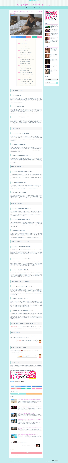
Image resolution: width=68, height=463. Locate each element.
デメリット (19, 381)
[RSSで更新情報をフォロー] (34, 394)
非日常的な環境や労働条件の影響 (25, 61)
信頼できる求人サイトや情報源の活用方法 (26, 68)
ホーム (53, 460)
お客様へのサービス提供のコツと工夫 (25, 83)
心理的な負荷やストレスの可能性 (25, 63)
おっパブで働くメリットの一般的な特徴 (26, 52)
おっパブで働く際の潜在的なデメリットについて (27, 59)
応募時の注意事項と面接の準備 (24, 70)
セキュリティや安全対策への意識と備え (26, 77)
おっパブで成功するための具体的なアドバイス (26, 81)
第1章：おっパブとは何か (23, 43)
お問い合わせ (56, 460)
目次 (25, 40)
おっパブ (16, 381)
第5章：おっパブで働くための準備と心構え (26, 72)
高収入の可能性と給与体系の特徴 (25, 54)
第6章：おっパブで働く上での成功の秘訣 (26, 79)
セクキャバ (12, 381)
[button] (39, 37)
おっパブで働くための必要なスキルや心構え (26, 74)
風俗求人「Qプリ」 (14, 326)
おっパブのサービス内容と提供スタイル (26, 48)
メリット (23, 381)
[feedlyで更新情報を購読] (18, 394)
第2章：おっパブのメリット (24, 50)
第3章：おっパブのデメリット (24, 57)
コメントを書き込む (27, 452)
